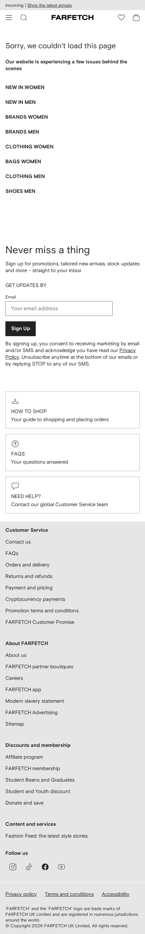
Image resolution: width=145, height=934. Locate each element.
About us (15, 655)
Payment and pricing (29, 587)
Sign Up (20, 328)
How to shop (29, 411)
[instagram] (12, 866)
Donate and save (24, 802)
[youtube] (61, 866)
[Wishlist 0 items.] (121, 17)
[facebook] (45, 866)
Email (10, 297)
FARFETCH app (23, 689)
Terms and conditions (69, 894)
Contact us (18, 541)
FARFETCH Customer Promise (39, 621)
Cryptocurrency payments (35, 599)
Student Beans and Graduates (40, 779)
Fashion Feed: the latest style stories (46, 835)
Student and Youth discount (37, 791)
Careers (14, 677)
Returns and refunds (28, 576)
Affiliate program (24, 756)
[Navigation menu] (8, 17)
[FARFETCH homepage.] (72, 17)
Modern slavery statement (34, 700)
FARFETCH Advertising (31, 712)
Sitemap (14, 723)
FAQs (18, 453)
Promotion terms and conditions (42, 610)
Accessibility (115, 894)
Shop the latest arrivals (49, 5)
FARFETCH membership (32, 768)
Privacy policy (21, 894)
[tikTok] (29, 866)
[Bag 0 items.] (136, 17)
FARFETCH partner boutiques (39, 666)
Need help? (26, 496)
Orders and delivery (27, 564)
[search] (23, 17)
